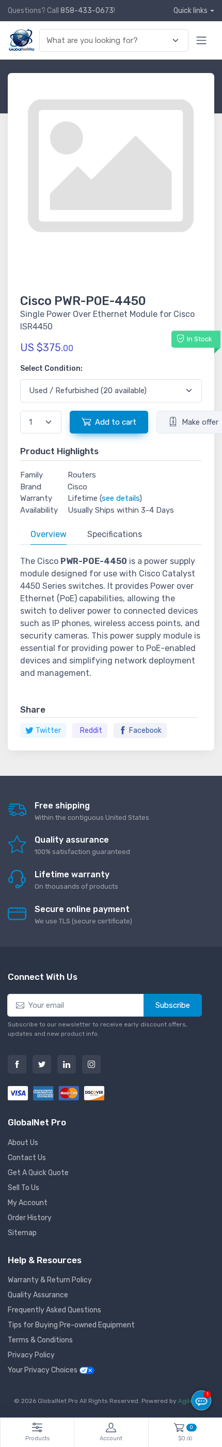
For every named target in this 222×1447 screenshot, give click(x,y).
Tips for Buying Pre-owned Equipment (71, 1325)
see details (120, 498)
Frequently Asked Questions (54, 1310)
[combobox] (107, 41)
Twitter (48, 730)
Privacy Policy (31, 1355)
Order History (30, 1217)
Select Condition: (51, 368)
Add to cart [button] (115, 422)
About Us (23, 1142)
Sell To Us (23, 1187)
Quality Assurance (38, 1295)
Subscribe (172, 1005)
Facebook (145, 730)
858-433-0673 (87, 10)
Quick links (190, 10)
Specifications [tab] (114, 534)
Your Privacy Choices (43, 1370)
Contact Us (27, 1157)
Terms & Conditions (40, 1340)
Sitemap (22, 1232)
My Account (27, 1202)
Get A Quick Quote (38, 1172)
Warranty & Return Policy (50, 1280)
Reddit (91, 730)
